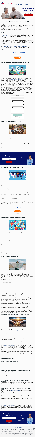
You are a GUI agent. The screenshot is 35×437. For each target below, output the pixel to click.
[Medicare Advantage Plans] (7, 3)
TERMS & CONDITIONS (15, 427)
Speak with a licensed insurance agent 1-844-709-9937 (23, 3)
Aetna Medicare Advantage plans (7, 405)
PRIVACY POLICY (20, 427)
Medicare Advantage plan (16, 390)
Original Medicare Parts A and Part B (18, 79)
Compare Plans (28, 15)
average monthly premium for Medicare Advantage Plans (18, 330)
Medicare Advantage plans (15, 298)
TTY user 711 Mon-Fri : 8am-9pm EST (21, 4)
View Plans (17, 57)
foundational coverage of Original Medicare (14, 147)
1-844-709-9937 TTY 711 (22, 158)
